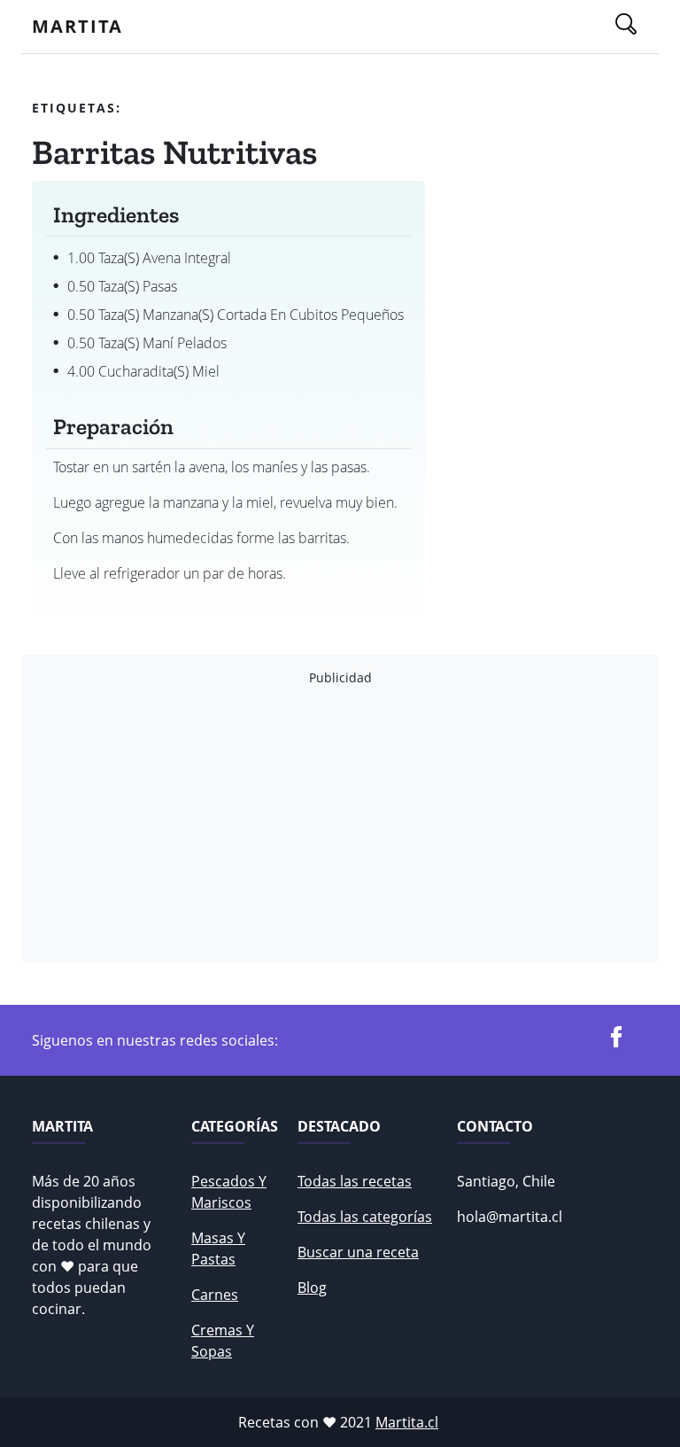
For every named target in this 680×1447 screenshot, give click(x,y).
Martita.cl (406, 1422)
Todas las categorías (365, 1216)
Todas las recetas (355, 1181)
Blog (312, 1287)
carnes (214, 1294)
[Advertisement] (340, 824)
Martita (77, 26)
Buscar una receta (358, 1252)
